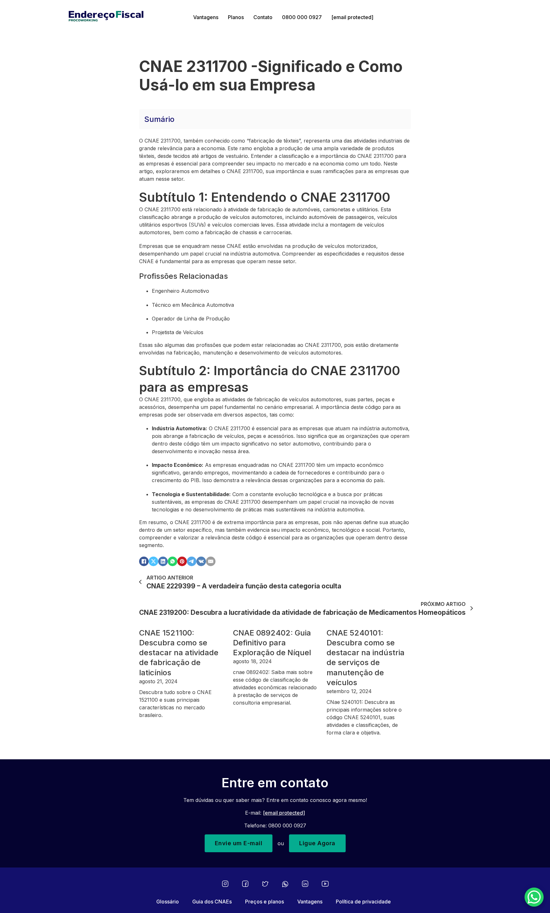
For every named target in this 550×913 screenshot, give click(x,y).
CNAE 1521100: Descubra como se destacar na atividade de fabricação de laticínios (178, 652)
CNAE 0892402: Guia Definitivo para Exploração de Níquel (272, 642)
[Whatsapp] (285, 884)
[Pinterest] (182, 561)
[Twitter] (265, 884)
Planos (236, 17)
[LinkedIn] (163, 561)
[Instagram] (225, 884)
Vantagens (205, 17)
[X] (153, 561)
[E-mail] (210, 561)
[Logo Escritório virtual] (126, 17)
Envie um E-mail (239, 843)
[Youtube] (325, 884)
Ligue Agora (317, 843)
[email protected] (284, 813)
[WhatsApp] (172, 561)
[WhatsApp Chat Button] (534, 897)
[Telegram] (191, 561)
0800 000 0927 (302, 17)
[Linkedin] (305, 884)
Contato (262, 17)
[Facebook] (144, 561)
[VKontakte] (201, 561)
